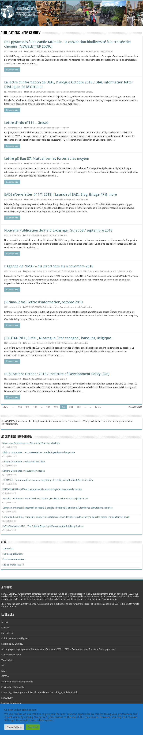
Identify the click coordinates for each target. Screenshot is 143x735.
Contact (5, 627)
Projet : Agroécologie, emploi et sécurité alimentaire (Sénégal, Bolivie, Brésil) (39, 692)
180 (27, 407)
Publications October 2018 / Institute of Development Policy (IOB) (56, 374)
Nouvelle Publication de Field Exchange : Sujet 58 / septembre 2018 (58, 230)
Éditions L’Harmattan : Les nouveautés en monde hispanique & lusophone (38, 452)
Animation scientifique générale (17, 681)
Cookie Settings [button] (14, 727)
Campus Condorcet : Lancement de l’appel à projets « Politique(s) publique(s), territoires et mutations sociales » (57, 507)
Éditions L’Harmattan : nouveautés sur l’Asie (23, 461)
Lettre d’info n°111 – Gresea (26, 123)
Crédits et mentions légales (14, 638)
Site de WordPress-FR (13, 564)
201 (71, 407)
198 (48, 407)
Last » (98, 407)
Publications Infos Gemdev (76, 51)
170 (20, 407)
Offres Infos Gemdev (53, 51)
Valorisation (7, 660)
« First (5, 407)
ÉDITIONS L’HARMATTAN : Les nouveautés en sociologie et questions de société (42, 489)
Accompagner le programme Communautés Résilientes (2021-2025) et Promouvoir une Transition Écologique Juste (58, 649)
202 (79, 407)
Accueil (4, 622)
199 (56, 407)
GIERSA (5, 676)
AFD (3, 665)
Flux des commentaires (13, 559)
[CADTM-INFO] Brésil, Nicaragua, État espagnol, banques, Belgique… (59, 338)
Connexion (7, 548)
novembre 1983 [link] (124, 593)
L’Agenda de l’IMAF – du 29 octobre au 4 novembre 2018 (48, 266)
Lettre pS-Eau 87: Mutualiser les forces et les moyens (46, 158)
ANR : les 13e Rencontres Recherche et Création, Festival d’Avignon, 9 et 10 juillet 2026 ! (45, 498)
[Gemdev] (71, 12)
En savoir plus (12, 69)
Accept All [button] (33, 727)
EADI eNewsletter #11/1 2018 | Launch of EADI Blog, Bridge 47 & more (60, 194)
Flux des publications (12, 554)
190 (35, 407)
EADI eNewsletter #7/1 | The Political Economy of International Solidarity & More (42, 526)
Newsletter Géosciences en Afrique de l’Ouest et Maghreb (31, 443)
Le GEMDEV (7, 697)
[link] (124, 593)
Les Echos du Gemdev (12, 643)
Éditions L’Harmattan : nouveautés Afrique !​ (23, 471)
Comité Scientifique (11, 654)
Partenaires (7, 633)
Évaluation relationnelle (12, 687)
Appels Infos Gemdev (34, 271)
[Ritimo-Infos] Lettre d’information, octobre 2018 (43, 302)
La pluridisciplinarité (11, 703)
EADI (3, 670)
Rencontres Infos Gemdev (100, 51)
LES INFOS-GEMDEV (34, 51)
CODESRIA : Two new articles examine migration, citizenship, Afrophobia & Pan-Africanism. (47, 480)
